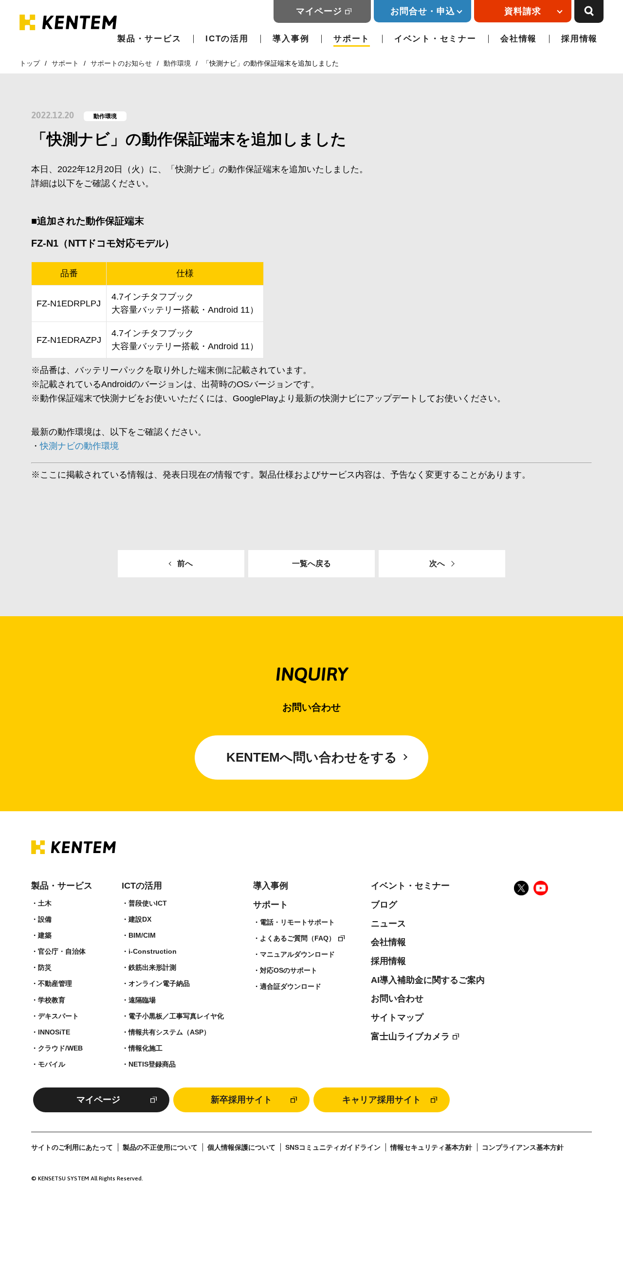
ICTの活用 (226, 38)
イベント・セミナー (435, 38)
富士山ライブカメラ (410, 1036)
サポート (351, 38)
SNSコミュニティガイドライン (333, 1147)
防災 (45, 967)
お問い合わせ (397, 998)
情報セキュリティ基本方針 (431, 1147)
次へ (437, 563)
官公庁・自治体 (62, 951)
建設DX (139, 919)
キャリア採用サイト (381, 1100)
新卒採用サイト (241, 1100)
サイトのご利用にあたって (72, 1147)
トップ (29, 63)
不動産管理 (55, 983)
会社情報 (518, 38)
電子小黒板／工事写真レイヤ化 (176, 1016)
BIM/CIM (142, 935)
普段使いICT (147, 903)
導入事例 (291, 38)
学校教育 (51, 1000)
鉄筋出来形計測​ (152, 967)
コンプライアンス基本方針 (523, 1147)
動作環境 (177, 63)
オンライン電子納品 (159, 983)
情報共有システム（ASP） (169, 1032)
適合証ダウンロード (290, 986)
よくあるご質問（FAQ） (297, 938)
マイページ (319, 11)
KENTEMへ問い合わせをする (311, 757)
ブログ (384, 904)
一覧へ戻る (311, 563)
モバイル (51, 1064)
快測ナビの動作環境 (79, 446)
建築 (45, 935)
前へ (185, 563)
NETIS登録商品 (152, 1064)
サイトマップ (397, 1017)
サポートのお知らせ (121, 63)
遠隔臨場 (142, 1000)
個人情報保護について (241, 1147)
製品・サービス (149, 38)
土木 (45, 903)
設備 (45, 919)
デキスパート (58, 1016)
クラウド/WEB (60, 1048)
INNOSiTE (54, 1032)
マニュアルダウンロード (297, 954)
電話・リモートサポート (297, 922)
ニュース (388, 923)
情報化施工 (145, 1048)
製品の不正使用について (160, 1147)
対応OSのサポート (288, 970)
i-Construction (152, 951)
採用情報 (579, 38)
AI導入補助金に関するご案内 (428, 980)
